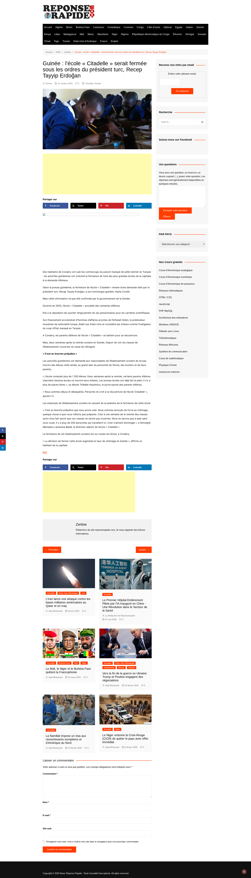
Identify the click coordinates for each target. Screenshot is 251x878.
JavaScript (164, 304)
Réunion (177, 34)
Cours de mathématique (171, 358)
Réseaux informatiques (171, 290)
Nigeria (125, 34)
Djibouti (168, 27)
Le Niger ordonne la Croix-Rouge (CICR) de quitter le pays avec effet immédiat (125, 739)
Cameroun (98, 27)
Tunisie (66, 41)
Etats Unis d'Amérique (68, 593)
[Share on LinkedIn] (3, 448)
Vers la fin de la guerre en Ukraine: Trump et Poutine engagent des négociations (124, 677)
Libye (57, 34)
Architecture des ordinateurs (173, 317)
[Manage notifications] (244, 871)
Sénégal (189, 34)
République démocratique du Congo (151, 34)
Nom (46, 802)
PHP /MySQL (166, 311)
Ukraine (131, 667)
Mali (82, 34)
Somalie (202, 34)
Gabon (189, 27)
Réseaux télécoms (168, 344)
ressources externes (169, 372)
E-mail (47, 815)
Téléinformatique (167, 338)
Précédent (53, 549)
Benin (69, 27)
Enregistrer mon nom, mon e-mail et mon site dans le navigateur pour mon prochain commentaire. (92, 841)
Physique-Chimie (168, 365)
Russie (121, 667)
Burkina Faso (83, 27)
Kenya (47, 34)
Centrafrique (113, 27)
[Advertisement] (97, 174)
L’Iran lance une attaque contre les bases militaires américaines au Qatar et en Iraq (68, 602)
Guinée (200, 27)
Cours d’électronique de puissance (177, 284)
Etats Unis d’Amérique (85, 41)
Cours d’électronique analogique (176, 270)
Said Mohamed (55, 611)
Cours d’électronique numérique (175, 277)
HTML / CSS (165, 297)
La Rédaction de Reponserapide (120, 615)
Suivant (142, 549)
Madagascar (69, 34)
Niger (115, 34)
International (109, 667)
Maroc (91, 34)
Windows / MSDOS (169, 324)
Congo (140, 27)
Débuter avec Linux (169, 331)
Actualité (89, 83)
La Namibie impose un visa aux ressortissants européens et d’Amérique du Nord (66, 739)
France (103, 41)
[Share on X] (3, 436)
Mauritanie (102, 34)
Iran (83, 593)
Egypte (178, 27)
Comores (128, 27)
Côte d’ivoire (153, 27)
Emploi (114, 41)
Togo (56, 41)
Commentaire (50, 773)
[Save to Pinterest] (3, 442)
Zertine (48, 83)
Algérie (59, 27)
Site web (47, 828)
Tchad (47, 41)
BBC (45, 452)
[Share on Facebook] (3, 430)
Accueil (48, 27)
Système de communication (173, 351)
